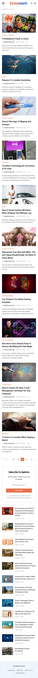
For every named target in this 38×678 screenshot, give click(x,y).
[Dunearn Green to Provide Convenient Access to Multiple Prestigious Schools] (7, 590)
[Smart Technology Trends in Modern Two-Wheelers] (7, 603)
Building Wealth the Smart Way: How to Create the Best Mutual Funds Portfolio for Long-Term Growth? (24, 527)
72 (27, 459)
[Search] (35, 3)
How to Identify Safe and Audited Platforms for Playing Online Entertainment (25, 565)
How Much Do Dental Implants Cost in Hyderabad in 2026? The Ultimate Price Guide (25, 624)
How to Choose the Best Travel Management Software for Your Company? (16, 390)
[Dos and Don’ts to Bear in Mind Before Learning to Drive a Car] (7, 579)
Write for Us (29, 670)
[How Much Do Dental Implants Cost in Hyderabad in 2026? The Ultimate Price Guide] (7, 625)
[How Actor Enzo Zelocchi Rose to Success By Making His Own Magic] (19, 327)
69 (13, 459)
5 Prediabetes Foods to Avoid (15, 38)
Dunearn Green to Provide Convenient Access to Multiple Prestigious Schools (25, 589)
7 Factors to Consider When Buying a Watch (18, 439)
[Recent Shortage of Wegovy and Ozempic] (19, 105)
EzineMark (5, 9)
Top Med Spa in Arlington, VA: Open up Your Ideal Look (25, 612)
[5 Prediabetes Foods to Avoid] (19, 23)
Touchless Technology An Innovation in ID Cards (18, 167)
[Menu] (3, 3)
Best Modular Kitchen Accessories (22, 649)
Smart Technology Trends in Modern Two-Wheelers (24, 601)
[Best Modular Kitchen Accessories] (7, 651)
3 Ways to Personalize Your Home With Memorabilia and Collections (24, 552)
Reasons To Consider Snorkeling (16, 80)
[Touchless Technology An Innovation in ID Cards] (19, 150)
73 (31, 459)
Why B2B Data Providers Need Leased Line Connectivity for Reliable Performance (25, 637)
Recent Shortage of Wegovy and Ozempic (16, 123)
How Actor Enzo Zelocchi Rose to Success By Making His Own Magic (17, 345)
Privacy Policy (20, 498)
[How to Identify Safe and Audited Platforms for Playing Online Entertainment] (7, 566)
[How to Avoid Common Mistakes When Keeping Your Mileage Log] (19, 194)
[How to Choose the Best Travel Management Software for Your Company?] (19, 372)
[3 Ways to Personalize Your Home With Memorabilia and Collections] (7, 553)
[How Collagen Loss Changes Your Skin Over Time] (7, 542)
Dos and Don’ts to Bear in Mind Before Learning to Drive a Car (25, 577)
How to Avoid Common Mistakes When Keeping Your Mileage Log (16, 211)
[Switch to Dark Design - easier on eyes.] (31, 3)
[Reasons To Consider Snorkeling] (19, 64)
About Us (20, 670)
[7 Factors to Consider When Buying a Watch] (19, 421)
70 (18, 459)
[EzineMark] (19, 3)
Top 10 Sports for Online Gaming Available (16, 301)
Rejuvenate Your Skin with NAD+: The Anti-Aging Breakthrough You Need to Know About (19, 254)
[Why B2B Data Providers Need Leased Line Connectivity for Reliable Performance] (7, 638)
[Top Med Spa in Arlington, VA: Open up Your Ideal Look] (7, 614)
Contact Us (11, 670)
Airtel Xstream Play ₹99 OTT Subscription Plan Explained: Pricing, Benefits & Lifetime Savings (24, 512)
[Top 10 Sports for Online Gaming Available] (19, 283)
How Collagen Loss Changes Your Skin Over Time (24, 540)
